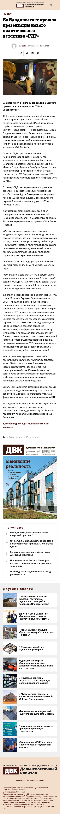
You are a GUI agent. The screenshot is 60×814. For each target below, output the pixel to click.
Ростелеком (32, 437)
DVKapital (22, 46)
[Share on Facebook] (21, 53)
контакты (40, 780)
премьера (20, 437)
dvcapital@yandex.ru (17, 792)
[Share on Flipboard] (32, 53)
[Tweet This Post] (26, 53)
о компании (20, 780)
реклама (30, 780)
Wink (11, 437)
